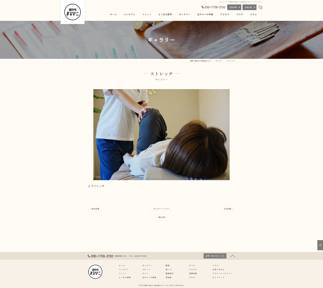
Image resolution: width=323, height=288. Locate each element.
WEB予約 (233, 7)
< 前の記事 (94, 208)
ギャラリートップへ (161, 208)
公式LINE (248, 7)
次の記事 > (228, 208)
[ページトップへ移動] (232, 255)
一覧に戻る (161, 217)
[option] (161, 134)
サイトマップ (218, 277)
